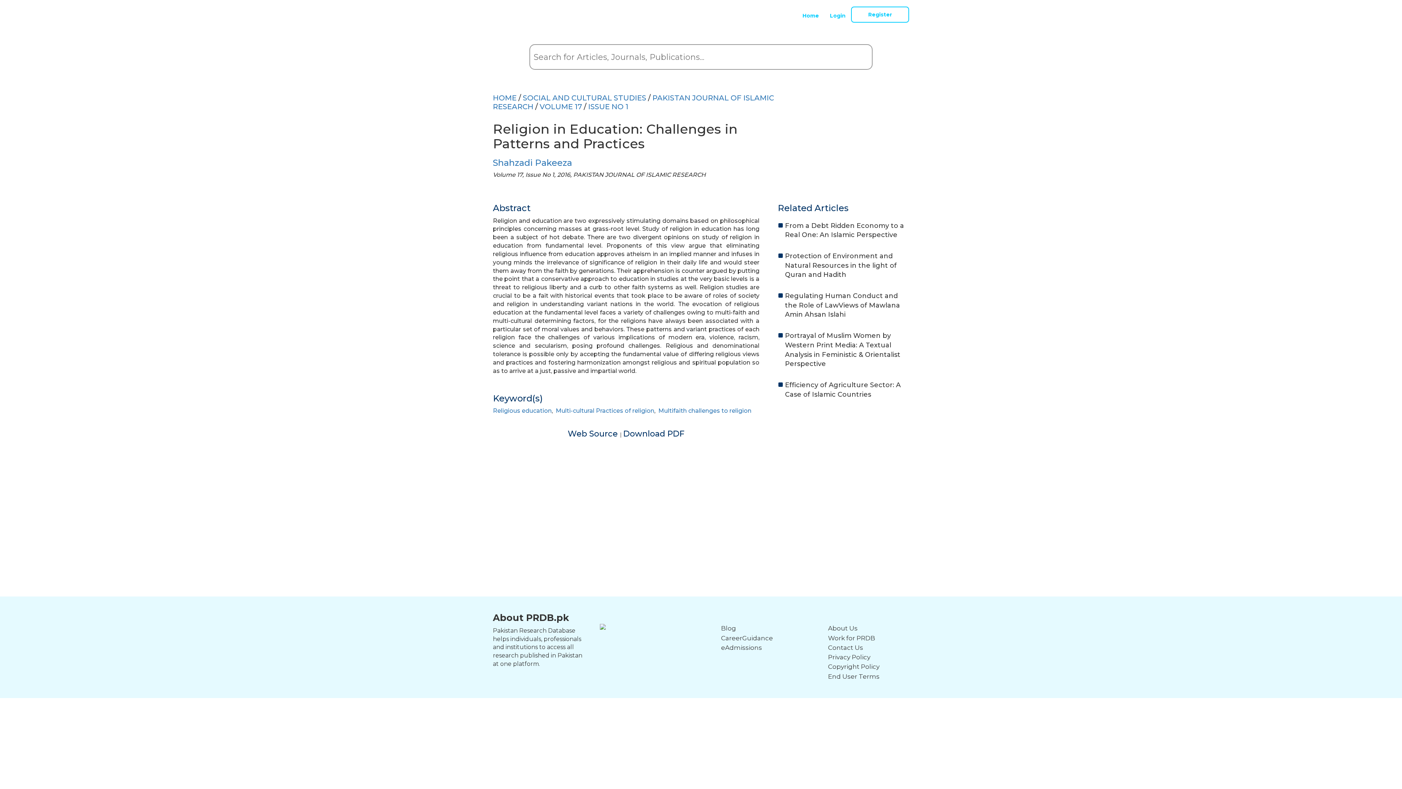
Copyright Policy (854, 666)
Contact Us (845, 647)
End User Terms (854, 676)
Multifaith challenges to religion (704, 410)
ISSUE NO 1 (608, 106)
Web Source (594, 434)
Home (810, 15)
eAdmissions (741, 647)
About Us (843, 628)
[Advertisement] (701, 490)
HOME (505, 98)
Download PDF (654, 434)
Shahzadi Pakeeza (532, 162)
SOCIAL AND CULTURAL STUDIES (584, 98)
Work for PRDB (851, 638)
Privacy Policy (849, 657)
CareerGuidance (747, 638)
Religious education (522, 410)
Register (880, 14)
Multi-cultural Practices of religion (605, 410)
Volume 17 (561, 106)
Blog (728, 628)
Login (838, 15)
